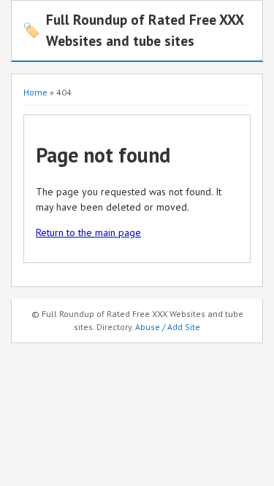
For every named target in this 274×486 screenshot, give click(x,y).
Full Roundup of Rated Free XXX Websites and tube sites (133, 30)
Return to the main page (88, 232)
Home (35, 92)
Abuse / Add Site (167, 326)
